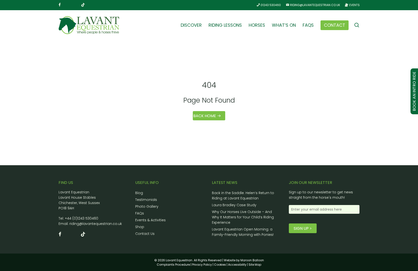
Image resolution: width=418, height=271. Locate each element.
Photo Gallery (146, 206)
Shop (139, 226)
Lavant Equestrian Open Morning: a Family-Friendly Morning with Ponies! (243, 232)
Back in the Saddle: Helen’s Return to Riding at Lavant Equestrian (243, 195)
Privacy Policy (202, 265)
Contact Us (145, 233)
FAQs (139, 213)
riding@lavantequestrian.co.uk (95, 223)
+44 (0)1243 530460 (81, 218)
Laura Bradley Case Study (234, 205)
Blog (139, 192)
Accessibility (237, 265)
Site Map (255, 265)
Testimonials (146, 199)
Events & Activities (150, 220)
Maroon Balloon (252, 260)
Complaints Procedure (173, 265)
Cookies (220, 265)
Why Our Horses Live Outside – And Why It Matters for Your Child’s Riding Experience (243, 217)
